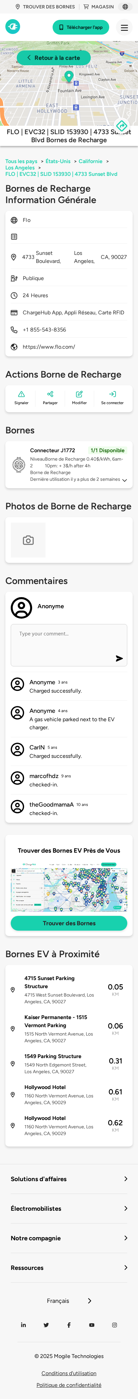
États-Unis (58, 161)
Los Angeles (19, 167)
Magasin (102, 7)
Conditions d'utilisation (69, 1373)
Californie (90, 161)
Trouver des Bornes (69, 923)
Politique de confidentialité (69, 1385)
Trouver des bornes (49, 7)
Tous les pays (21, 161)
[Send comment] (119, 658)
